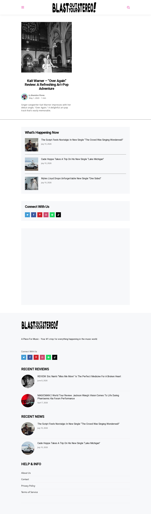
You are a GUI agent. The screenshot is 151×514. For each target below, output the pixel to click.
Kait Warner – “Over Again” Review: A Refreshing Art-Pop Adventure (46, 85)
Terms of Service (29, 492)
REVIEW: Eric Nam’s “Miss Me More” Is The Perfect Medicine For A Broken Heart (79, 376)
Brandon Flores (38, 95)
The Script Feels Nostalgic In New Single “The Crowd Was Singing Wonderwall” (82, 139)
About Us (26, 472)
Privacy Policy (28, 485)
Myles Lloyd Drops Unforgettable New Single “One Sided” (71, 178)
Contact (25, 479)
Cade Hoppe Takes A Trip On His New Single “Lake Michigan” (72, 159)
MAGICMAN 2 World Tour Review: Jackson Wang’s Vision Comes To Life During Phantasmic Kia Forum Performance (78, 397)
